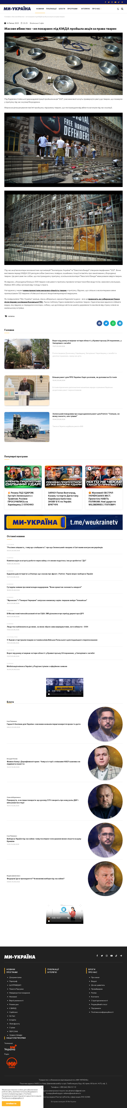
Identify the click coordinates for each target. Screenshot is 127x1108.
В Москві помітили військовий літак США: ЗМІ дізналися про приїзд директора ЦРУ (45, 613)
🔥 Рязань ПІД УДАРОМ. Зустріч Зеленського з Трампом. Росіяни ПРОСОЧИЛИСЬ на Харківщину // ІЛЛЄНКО (21, 499)
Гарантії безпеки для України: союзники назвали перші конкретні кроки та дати (43, 724)
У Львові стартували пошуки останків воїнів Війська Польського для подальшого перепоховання (52, 640)
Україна (11, 316)
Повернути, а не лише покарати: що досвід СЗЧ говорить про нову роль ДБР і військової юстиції (42, 801)
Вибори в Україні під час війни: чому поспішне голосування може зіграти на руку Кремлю (44, 840)
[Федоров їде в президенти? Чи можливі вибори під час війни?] (105, 878)
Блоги (62, 9)
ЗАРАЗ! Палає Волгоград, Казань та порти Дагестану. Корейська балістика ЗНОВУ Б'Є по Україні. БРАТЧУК (63, 499)
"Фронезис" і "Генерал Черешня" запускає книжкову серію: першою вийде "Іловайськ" (47, 600)
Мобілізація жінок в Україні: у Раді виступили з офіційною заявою (37, 666)
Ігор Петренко (12, 721)
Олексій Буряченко (14, 797)
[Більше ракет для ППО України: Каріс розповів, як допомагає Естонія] (26, 390)
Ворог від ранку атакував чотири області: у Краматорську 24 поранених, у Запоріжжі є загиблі (87, 342)
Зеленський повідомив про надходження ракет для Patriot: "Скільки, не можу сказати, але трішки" (86, 415)
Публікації (51, 9)
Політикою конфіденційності (13, 1098)
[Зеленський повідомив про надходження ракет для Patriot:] (26, 427)
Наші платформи (16, 1038)
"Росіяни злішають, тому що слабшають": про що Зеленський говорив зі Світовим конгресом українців (55, 547)
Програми (72, 9)
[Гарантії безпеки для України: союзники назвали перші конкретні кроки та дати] (105, 724)
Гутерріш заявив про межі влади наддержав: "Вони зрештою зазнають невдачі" (44, 587)
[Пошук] (122, 9)
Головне (10, 544)
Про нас (96, 9)
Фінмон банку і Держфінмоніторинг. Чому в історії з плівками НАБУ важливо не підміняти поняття (43, 762)
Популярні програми (16, 456)
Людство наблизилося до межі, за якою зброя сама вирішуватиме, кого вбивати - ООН (47, 627)
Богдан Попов (12, 759)
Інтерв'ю (85, 9)
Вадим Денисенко (13, 876)
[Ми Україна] (17, 8)
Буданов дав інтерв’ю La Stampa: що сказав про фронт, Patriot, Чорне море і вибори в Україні (50, 574)
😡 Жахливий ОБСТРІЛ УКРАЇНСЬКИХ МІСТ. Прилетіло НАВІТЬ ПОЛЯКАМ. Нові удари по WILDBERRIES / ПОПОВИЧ (102, 499)
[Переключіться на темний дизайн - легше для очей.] (118, 9)
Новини (40, 9)
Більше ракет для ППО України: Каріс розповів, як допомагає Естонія (84, 377)
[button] (99, 323)
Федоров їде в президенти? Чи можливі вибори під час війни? (35, 879)
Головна (7, 16)
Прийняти (11, 1104)
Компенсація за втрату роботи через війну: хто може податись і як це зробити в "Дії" (46, 561)
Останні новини (16, 536)
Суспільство (12, 637)
